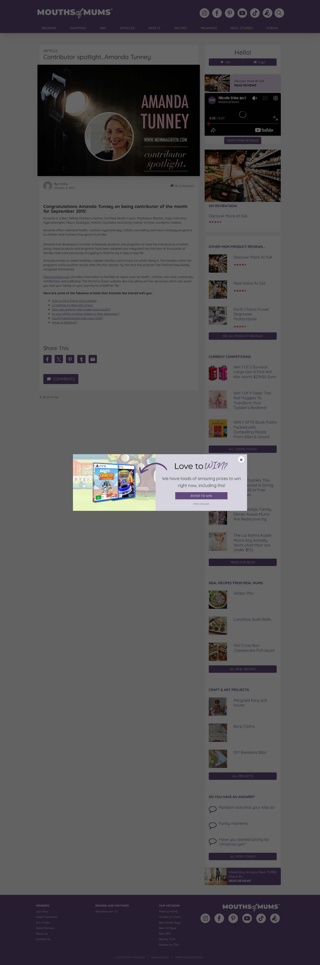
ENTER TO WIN (201, 496)
